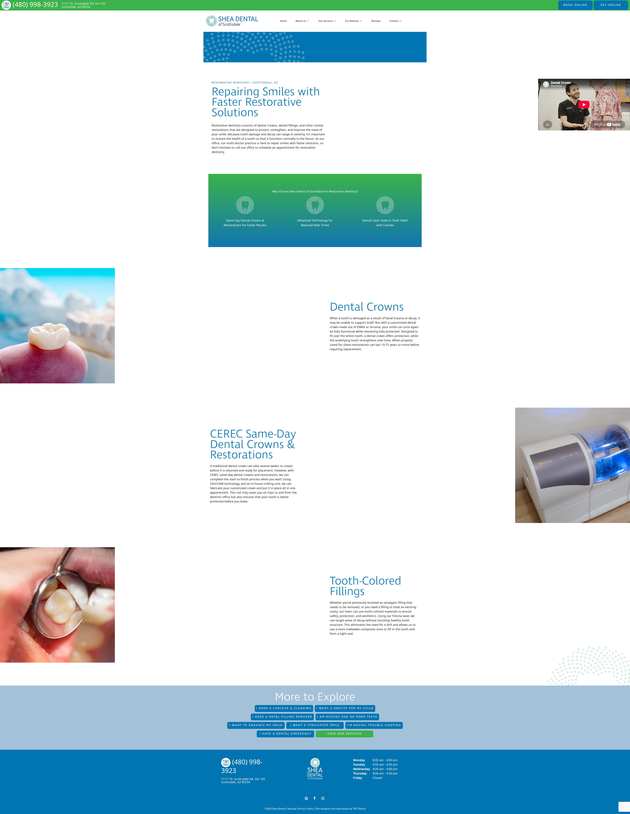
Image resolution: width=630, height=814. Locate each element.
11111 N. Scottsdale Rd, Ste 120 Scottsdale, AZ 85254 (83, 5)
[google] (306, 798)
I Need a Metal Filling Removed (282, 717)
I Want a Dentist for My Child (345, 708)
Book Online (575, 5)
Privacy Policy (306, 809)
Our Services (325, 21)
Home (283, 21)
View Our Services (344, 734)
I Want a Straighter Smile (315, 725)
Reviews (376, 21)
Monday (359, 760)
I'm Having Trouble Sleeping (374, 725)
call (237, 147)
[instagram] (323, 798)
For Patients (352, 21)
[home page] (232, 21)
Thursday (360, 773)
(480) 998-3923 (35, 4)
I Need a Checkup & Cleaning (284, 708)
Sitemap (291, 809)
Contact (394, 21)
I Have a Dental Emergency (285, 734)
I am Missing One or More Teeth (347, 717)
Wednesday (361, 769)
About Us (300, 21)
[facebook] (314, 798)
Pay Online (611, 5)
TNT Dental (359, 809)
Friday (357, 778)
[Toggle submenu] (308, 21)
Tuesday (359, 764)
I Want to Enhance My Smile (256, 725)
